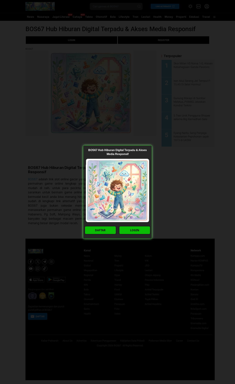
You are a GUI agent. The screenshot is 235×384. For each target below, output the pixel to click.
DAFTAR (100, 230)
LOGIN (134, 230)
